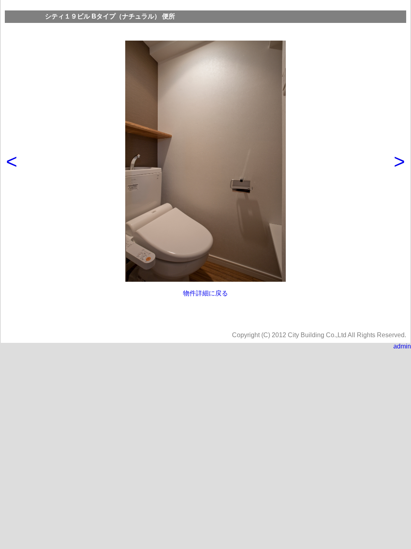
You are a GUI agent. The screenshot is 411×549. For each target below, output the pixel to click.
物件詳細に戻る (205, 293)
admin (402, 346)
